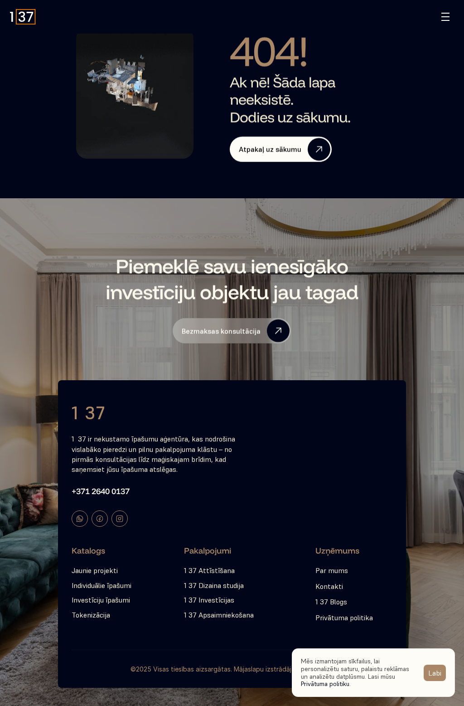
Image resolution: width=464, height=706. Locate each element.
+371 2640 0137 (101, 491)
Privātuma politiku (325, 684)
